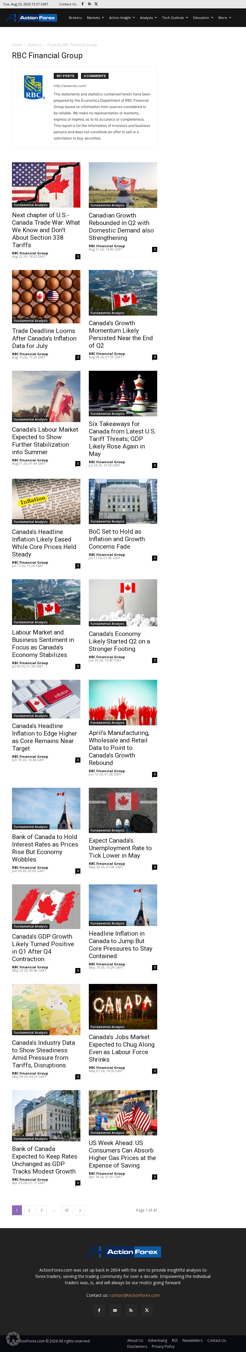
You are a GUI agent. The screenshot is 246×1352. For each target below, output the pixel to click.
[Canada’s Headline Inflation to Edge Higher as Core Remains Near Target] (46, 699)
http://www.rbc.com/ (70, 86)
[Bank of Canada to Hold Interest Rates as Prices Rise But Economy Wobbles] (46, 808)
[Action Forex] (31, 17)
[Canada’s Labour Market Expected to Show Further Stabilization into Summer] (46, 396)
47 (67, 1210)
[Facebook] (82, 4)
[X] (96, 4)
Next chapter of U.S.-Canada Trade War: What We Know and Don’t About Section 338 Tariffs (46, 230)
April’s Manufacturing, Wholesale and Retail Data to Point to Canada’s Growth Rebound (119, 747)
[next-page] (80, 1210)
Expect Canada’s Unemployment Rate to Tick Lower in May (120, 848)
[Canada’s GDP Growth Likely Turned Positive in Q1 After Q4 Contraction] (46, 906)
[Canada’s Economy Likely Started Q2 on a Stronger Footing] (123, 602)
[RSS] (89, 4)
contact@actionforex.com (135, 1295)
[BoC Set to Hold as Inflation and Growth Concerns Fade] (123, 501)
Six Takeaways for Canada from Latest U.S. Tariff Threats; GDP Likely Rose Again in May (122, 438)
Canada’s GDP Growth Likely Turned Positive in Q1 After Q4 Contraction (43, 948)
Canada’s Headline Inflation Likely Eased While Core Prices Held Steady (44, 543)
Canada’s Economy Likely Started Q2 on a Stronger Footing (119, 641)
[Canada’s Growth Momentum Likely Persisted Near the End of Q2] (123, 293)
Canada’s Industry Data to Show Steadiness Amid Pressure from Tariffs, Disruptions (43, 1054)
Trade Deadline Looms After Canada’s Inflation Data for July (44, 338)
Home (17, 44)
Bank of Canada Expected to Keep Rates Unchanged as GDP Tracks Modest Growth (44, 1160)
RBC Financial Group (30, 253)
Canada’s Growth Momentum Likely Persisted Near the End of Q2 (121, 334)
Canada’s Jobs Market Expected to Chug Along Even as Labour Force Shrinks (121, 1048)
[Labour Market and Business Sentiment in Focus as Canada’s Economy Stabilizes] (46, 602)
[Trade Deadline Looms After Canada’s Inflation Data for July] (46, 296)
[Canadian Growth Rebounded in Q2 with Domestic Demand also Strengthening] (123, 185)
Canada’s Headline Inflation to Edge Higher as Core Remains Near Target (44, 737)
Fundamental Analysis (31, 205)
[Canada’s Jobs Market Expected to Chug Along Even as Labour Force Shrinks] (123, 1007)
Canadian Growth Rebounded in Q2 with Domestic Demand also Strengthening (121, 226)
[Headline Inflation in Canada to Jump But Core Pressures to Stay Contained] (123, 905)
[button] (13, 1339)
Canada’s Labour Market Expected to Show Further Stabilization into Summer (45, 441)
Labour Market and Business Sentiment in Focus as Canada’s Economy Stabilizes (43, 643)
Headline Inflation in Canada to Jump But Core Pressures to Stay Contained (120, 945)
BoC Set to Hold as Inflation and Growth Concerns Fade (117, 539)
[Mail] (115, 1310)
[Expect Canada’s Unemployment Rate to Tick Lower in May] (123, 810)
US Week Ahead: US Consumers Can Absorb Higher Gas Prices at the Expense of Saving (122, 1154)
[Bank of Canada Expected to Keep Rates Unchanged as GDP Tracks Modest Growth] (46, 1115)
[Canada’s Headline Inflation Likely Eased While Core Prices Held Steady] (46, 501)
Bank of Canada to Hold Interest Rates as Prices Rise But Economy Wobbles (45, 848)
